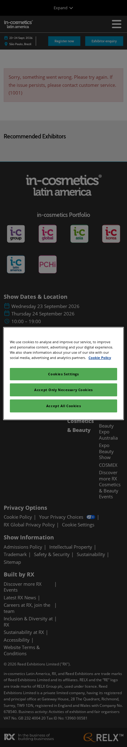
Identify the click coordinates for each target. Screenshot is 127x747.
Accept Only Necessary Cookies (63, 389)
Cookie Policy (99, 357)
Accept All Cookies (63, 405)
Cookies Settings (63, 374)
